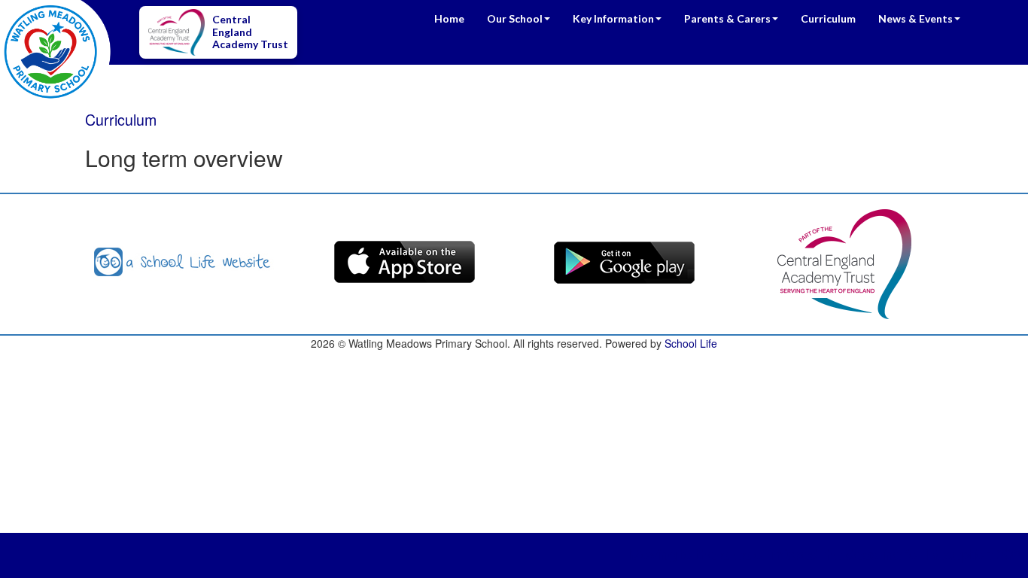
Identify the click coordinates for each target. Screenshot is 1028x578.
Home (449, 18)
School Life (691, 343)
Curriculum (828, 18)
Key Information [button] (613, 18)
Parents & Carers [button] (727, 18)
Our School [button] (515, 18)
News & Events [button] (915, 18)
